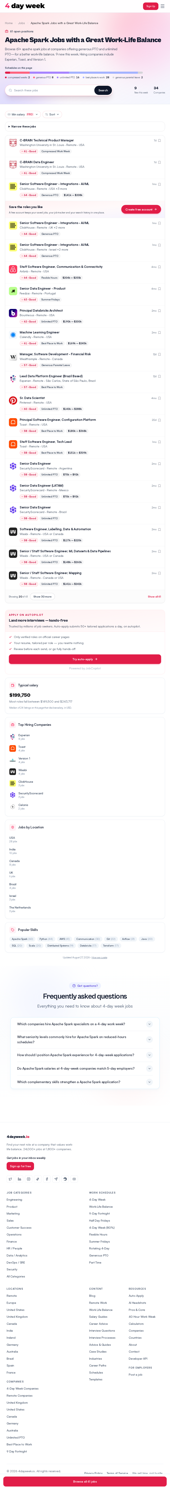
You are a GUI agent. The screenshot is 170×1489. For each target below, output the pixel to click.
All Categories (16, 1276)
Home (8, 23)
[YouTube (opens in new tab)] (74, 1179)
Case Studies (98, 1351)
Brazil (10, 1358)
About (133, 1344)
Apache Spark (22, 938)
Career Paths (97, 1365)
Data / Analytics (17, 1255)
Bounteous (27, 315)
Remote (12, 1295)
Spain (10, 1365)
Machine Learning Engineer (40, 332)
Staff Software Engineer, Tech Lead (46, 442)
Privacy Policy (93, 1473)
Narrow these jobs (23, 126)
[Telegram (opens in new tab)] (56, 1179)
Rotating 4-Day (99, 1248)
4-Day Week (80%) (101, 1227)
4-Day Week (97, 1199)
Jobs (21, 23)
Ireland (11, 1337)
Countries (135, 1337)
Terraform (111, 945)
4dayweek (18, 1137)
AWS (65, 938)
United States (15, 1309)
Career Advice (98, 1323)
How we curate (99, 957)
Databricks (88, 945)
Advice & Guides (100, 1344)
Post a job (135, 1374)
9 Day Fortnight (17, 1451)
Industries (95, 1358)
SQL (17, 945)
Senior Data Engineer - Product (43, 288)
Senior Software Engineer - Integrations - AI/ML (54, 184)
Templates (95, 1379)
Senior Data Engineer (35, 463)
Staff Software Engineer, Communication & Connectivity (61, 267)
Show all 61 (154, 596)
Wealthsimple (28, 359)
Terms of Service (117, 1473)
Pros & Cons (137, 1309)
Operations (14, 1234)
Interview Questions (102, 1330)
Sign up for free (20, 1166)
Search (103, 90)
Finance (12, 1241)
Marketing (13, 1213)
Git (111, 938)
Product (12, 1206)
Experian (25, 380)
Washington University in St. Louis (42, 145)
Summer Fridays (99, 1241)
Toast (23, 424)
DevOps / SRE (16, 1262)
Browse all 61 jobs (85, 1481)
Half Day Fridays (99, 1220)
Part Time (95, 1262)
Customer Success (19, 1227)
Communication (88, 938)
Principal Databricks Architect (41, 310)
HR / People (14, 1248)
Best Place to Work (19, 1444)
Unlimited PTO (16, 1437)
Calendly (25, 337)
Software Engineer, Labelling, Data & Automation (55, 529)
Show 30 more (42, 596)
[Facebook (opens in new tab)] (47, 1179)
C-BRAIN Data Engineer (37, 162)
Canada (12, 1323)
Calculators (136, 1323)
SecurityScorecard (32, 468)
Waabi (24, 534)
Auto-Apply (136, 1295)
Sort (52, 114)
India (10, 1330)
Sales (10, 1220)
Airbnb (24, 271)
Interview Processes (102, 1337)
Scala (35, 945)
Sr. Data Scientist (32, 398)
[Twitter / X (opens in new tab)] (10, 1179)
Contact (134, 1351)
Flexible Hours (98, 1234)
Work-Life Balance (101, 1206)
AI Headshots (137, 1302)
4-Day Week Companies (23, 1388)
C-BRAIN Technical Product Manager (47, 140)
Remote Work (98, 1302)
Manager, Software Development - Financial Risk (55, 354)
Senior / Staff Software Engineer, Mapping (50, 573)
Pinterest (25, 402)
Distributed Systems (60, 945)
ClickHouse (27, 188)
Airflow (128, 938)
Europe (11, 1302)
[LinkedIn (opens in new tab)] (19, 1179)
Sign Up (150, 6)
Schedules (96, 1372)
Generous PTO (98, 1255)
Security (12, 1269)
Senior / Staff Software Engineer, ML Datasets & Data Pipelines (65, 551)
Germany (12, 1344)
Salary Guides (98, 1316)
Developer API (138, 1358)
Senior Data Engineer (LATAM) (41, 485)
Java (147, 938)
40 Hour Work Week (142, 1316)
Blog (92, 1295)
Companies (136, 1330)
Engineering (14, 1199)
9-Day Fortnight (99, 1213)
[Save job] (159, 140)
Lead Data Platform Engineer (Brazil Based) (51, 376)
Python (46, 938)
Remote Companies (19, 1395)
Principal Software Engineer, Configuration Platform (58, 420)
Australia (12, 1351)
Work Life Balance (101, 1309)
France (11, 1372)
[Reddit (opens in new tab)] (65, 1179)
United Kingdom (17, 1316)
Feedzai (25, 293)
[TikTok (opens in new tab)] (37, 1179)
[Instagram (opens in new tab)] (28, 1179)
